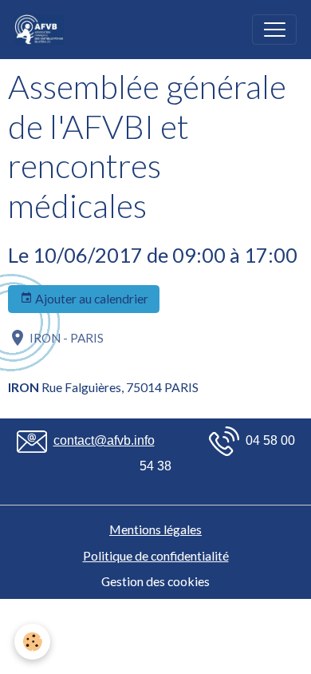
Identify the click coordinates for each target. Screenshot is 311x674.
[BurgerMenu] (274, 29)
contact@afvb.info (104, 440)
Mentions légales (155, 529)
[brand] (42, 29)
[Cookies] (32, 642)
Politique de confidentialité (156, 555)
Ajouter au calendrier (90, 298)
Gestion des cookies (155, 581)
